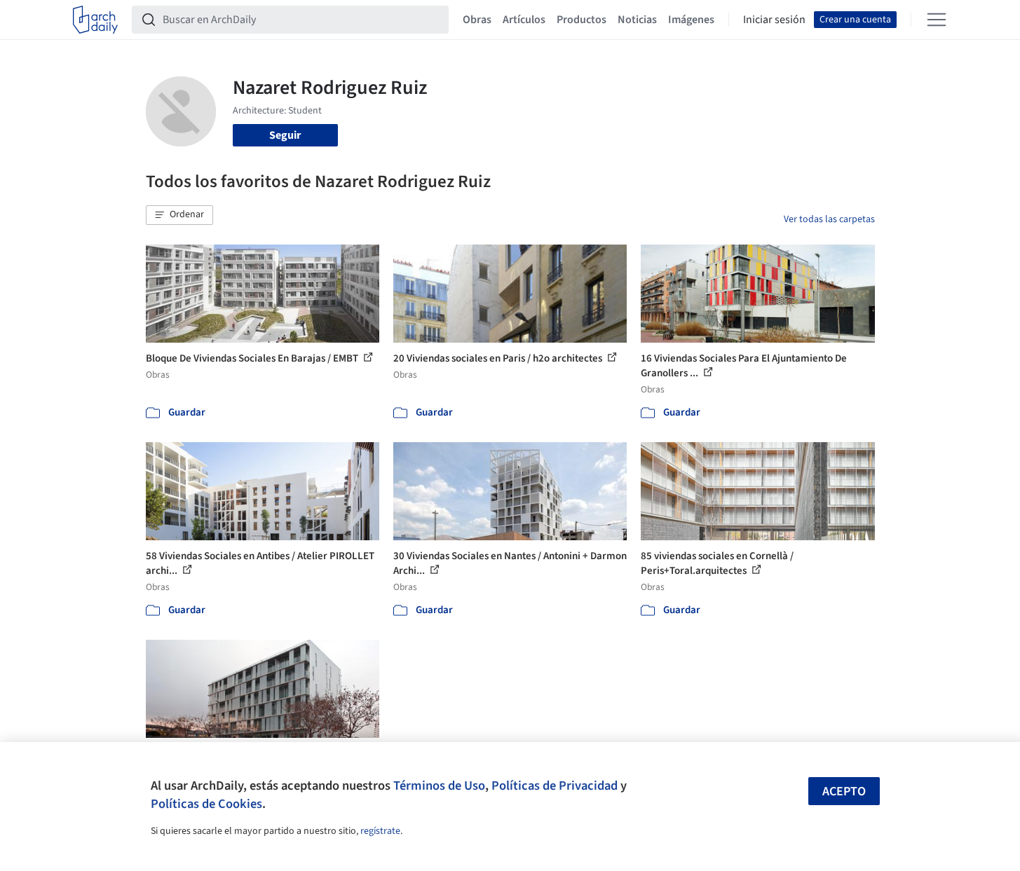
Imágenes (691, 19)
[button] (179, 215)
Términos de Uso (439, 785)
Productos (581, 19)
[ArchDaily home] (95, 20)
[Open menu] (936, 19)
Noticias (637, 19)
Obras (477, 19)
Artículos (524, 19)
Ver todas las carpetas (829, 219)
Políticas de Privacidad (554, 785)
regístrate (380, 831)
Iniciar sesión (774, 19)
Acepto (844, 791)
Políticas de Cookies (206, 804)
